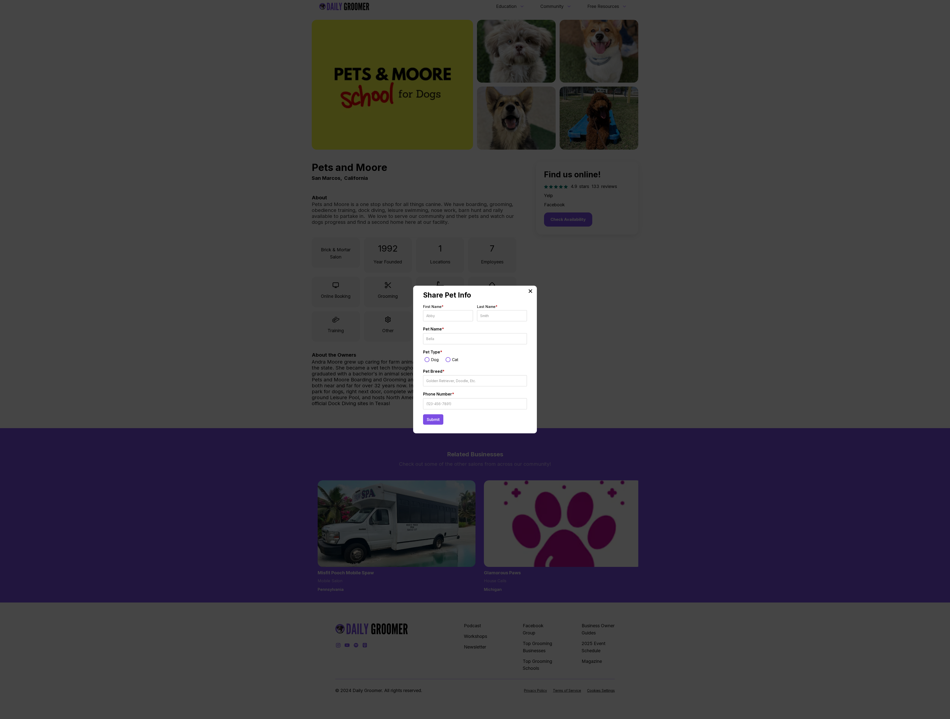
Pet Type (432, 351)
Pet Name (433, 328)
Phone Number (438, 394)
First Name (433, 306)
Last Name (487, 306)
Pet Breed (434, 371)
